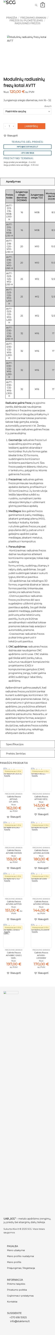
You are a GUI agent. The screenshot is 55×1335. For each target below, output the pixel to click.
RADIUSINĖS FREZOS (27, 23)
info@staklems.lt (20, 1321)
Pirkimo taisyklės (16, 1284)
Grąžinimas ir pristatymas (20, 1295)
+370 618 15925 (18, 1317)
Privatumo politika (17, 1290)
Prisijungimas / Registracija (21, 1268)
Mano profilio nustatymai (20, 1256)
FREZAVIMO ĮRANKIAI (33, 17)
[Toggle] (3, 181)
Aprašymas (13, 181)
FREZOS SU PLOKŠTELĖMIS (26, 20)
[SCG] (13, 5)
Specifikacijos (15, 744)
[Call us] (30, 5)
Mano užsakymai (16, 1250)
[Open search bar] (36, 5)
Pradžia (11, 17)
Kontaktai (12, 1301)
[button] (43, 5)
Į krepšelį (31, 126)
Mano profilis (14, 1262)
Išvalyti (47, 106)
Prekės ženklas (16, 753)
